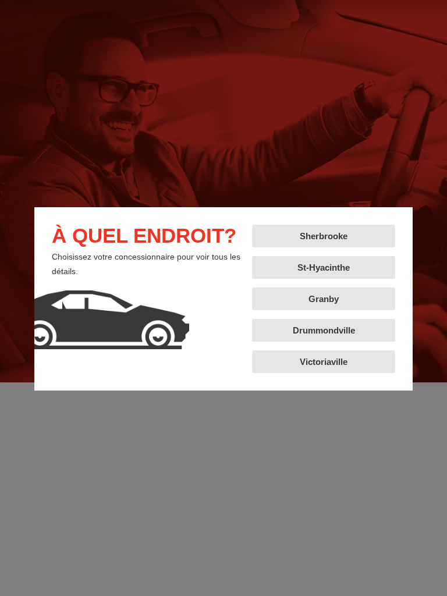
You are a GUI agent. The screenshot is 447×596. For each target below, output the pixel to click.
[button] (323, 236)
